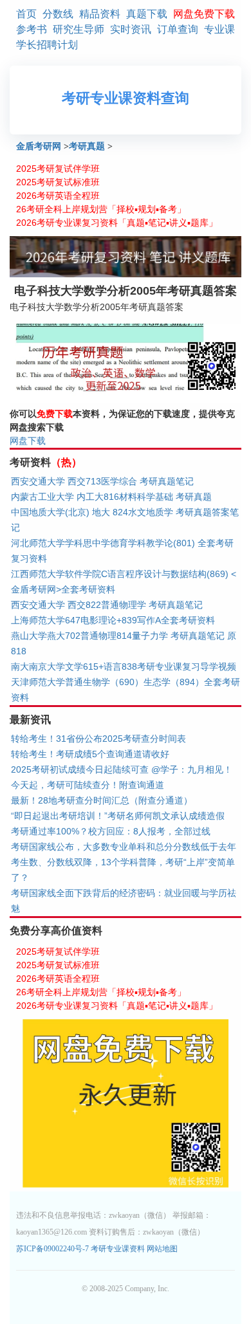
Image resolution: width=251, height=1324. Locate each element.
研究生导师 (78, 29)
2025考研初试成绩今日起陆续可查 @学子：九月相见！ (121, 769)
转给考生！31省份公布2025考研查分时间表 (98, 738)
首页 (26, 13)
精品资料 (99, 13)
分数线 (57, 13)
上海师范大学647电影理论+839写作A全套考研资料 (113, 620)
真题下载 (146, 13)
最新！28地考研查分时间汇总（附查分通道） (101, 800)
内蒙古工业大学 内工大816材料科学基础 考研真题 (111, 497)
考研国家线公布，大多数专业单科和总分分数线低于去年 (123, 846)
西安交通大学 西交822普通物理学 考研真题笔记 (107, 605)
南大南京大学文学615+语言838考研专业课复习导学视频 (123, 666)
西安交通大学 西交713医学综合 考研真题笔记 (102, 481)
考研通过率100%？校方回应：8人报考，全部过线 (110, 831)
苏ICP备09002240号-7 (53, 1248)
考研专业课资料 (118, 1248)
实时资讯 (130, 29)
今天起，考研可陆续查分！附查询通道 (87, 785)
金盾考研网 (38, 146)
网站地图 (162, 1248)
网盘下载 (28, 441)
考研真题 (87, 146)
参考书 (31, 29)
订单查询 (177, 29)
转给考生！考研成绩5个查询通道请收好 (90, 754)
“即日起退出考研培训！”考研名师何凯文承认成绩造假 (118, 816)
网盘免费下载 (204, 13)
